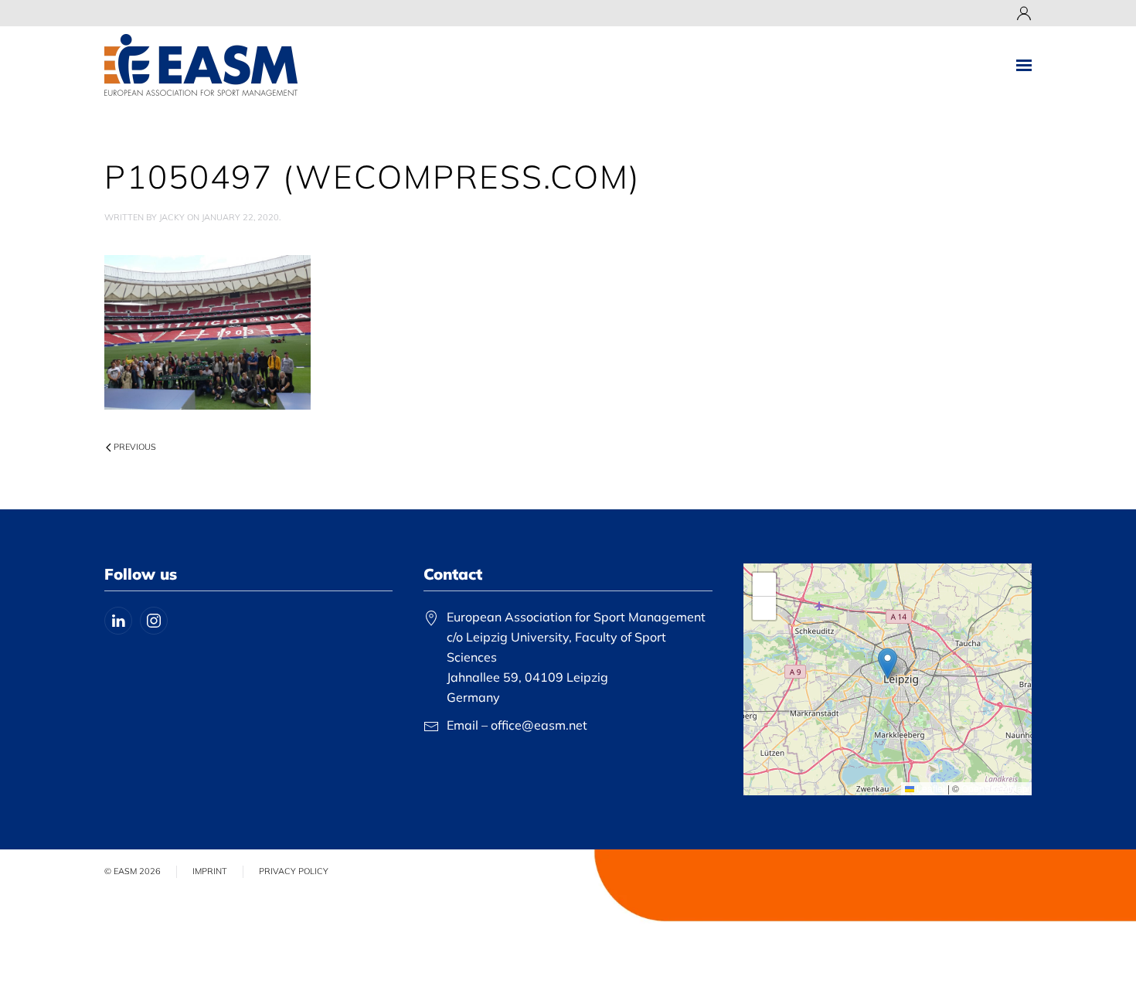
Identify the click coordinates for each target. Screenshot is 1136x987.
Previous (135, 446)
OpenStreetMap (994, 788)
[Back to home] (201, 65)
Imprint (209, 871)
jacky (172, 217)
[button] (1024, 65)
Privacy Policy (293, 871)
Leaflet (929, 788)
